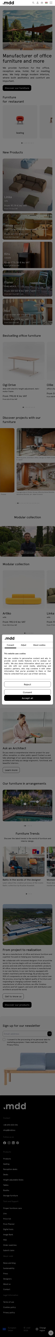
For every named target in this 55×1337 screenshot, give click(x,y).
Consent (27, 692)
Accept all (27, 698)
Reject (27, 684)
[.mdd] (8, 2)
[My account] (38, 3)
